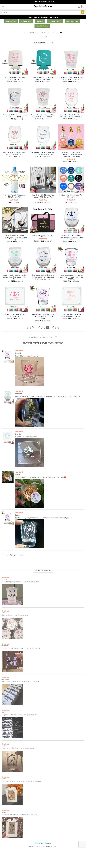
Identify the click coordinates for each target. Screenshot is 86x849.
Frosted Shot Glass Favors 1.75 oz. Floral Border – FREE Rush (15, 116)
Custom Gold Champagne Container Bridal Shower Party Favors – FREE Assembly (71, 154)
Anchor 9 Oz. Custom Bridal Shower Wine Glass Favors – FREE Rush (71, 237)
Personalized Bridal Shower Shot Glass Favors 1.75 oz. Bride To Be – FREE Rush (71, 277)
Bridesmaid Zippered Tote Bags (43, 236)
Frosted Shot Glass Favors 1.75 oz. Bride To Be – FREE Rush (71, 78)
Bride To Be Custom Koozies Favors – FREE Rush (15, 78)
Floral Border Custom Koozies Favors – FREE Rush (43, 78)
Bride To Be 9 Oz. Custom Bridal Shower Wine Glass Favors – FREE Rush (14, 277)
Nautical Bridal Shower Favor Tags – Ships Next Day (71, 196)
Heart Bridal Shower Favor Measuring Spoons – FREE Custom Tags (15, 237)
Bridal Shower (34, 33)
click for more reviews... (43, 843)
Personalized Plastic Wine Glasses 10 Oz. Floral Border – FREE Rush (43, 153)
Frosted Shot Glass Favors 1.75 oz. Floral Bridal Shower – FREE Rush (43, 116)
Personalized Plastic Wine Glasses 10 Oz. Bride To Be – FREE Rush (71, 116)
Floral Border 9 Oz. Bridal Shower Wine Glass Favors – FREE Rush (43, 276)
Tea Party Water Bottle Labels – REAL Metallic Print (14, 196)
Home (25, 33)
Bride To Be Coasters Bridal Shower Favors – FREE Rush (71, 315)
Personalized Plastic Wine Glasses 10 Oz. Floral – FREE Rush (14, 153)
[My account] (79, 6)
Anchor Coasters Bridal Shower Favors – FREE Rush (14, 315)
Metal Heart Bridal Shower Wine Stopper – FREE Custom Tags (43, 196)
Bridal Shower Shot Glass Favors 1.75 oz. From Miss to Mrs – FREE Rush (43, 316)
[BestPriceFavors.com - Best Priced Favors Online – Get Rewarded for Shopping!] (43, 6)
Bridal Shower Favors (49, 33)
